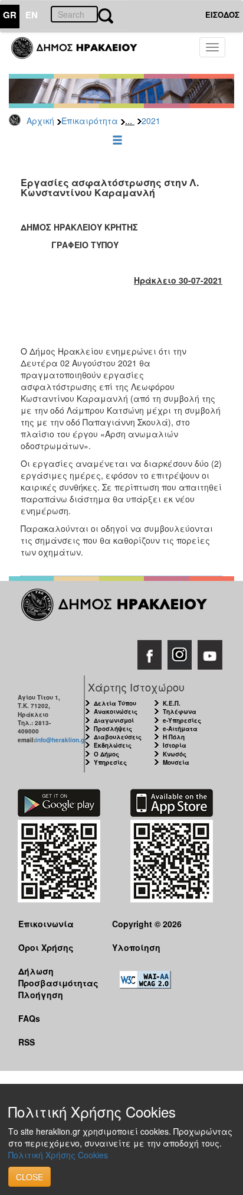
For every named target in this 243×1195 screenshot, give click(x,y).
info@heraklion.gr (61, 740)
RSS (26, 1042)
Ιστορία (174, 745)
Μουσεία (176, 762)
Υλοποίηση (136, 947)
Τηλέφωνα (179, 711)
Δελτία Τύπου (115, 703)
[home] (81, 53)
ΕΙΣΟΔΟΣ (222, 14)
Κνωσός (174, 754)
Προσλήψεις (113, 729)
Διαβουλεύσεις (118, 737)
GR (10, 14)
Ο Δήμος (106, 754)
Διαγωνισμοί (114, 720)
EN (31, 14)
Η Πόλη (174, 737)
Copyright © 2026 (147, 924)
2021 (151, 120)
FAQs (29, 1018)
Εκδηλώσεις (113, 745)
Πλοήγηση (40, 995)
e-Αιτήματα (180, 729)
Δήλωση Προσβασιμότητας (56, 976)
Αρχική (40, 120)
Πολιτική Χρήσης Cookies (58, 1155)
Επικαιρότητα (89, 120)
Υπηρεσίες (110, 762)
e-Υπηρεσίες (182, 720)
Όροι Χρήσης (46, 947)
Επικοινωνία (46, 924)
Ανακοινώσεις (115, 711)
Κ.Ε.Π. (171, 703)
